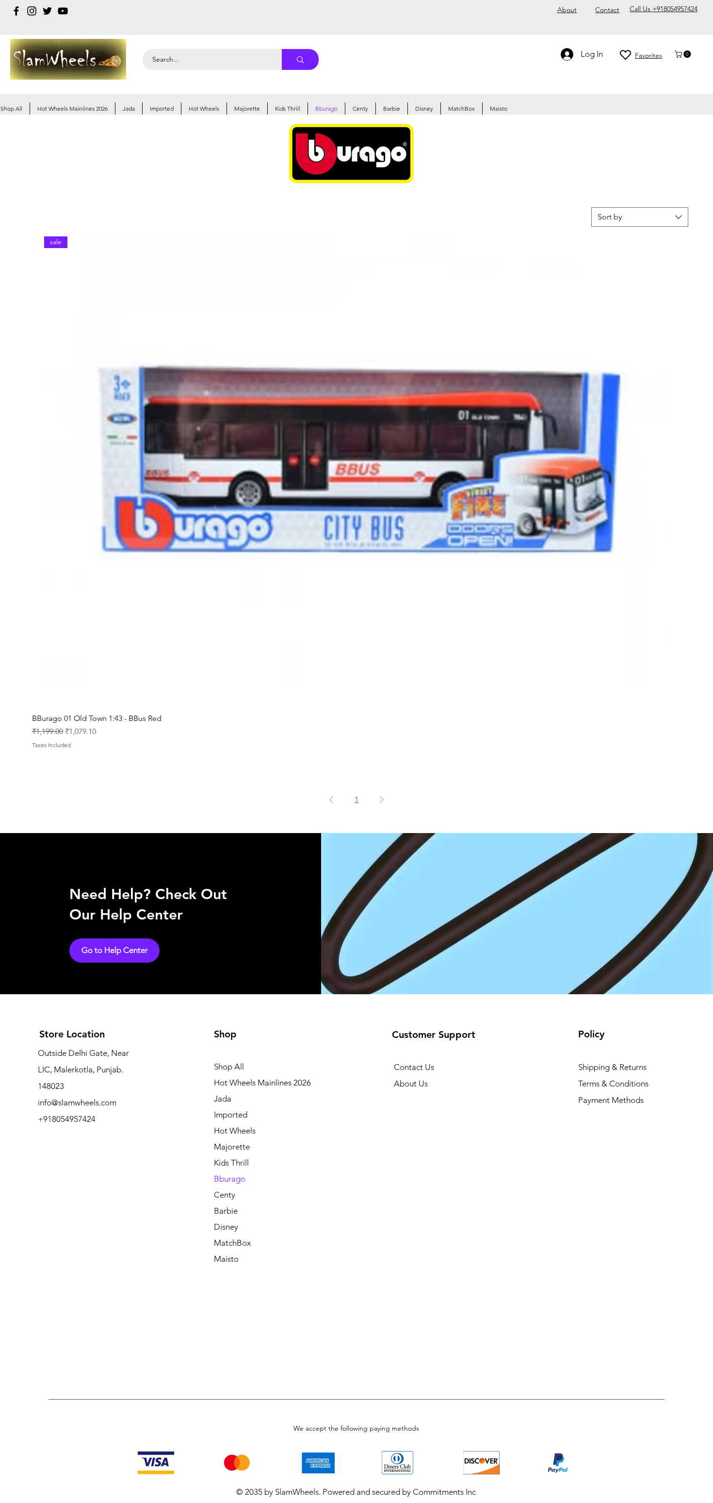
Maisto (226, 1259)
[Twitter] (47, 11)
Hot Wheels (235, 1131)
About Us (411, 1083)
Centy (224, 1195)
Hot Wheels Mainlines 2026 (262, 1082)
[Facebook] (16, 11)
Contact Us (414, 1067)
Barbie (226, 1211)
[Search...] (300, 59)
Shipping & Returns (612, 1067)
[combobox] (639, 217)
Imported (230, 1114)
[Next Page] (382, 799)
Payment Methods (612, 1100)
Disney (226, 1227)
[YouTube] (63, 11)
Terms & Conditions (613, 1083)
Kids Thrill (231, 1163)
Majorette (232, 1147)
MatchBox (232, 1243)
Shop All (229, 1066)
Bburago (229, 1179)
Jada (222, 1098)
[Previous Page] (331, 799)
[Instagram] (32, 11)
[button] (684, 54)
